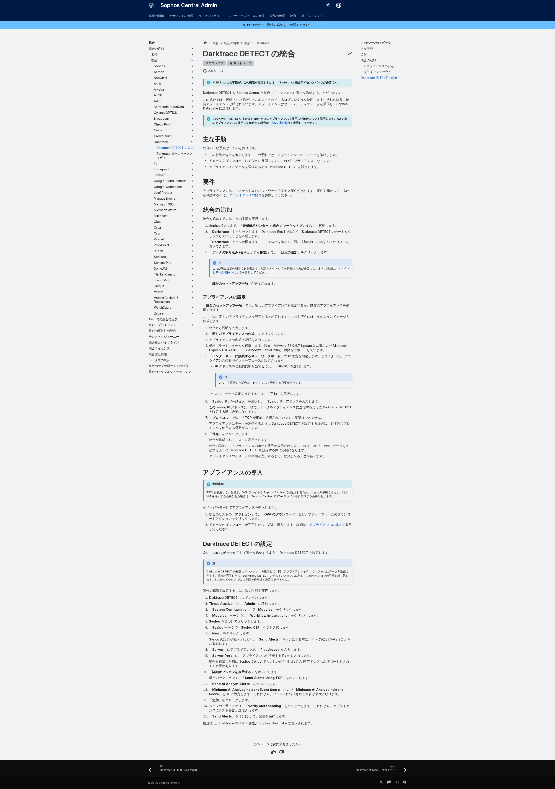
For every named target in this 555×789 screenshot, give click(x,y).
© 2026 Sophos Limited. (164, 782)
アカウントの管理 (181, 16)
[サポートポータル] (388, 782)
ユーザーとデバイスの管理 (246, 16)
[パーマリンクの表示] (350, 53)
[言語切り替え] (338, 5)
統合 (293, 16)
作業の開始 (156, 16)
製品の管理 (277, 16)
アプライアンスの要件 (245, 195)
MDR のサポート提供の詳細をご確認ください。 (277, 25)
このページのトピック (376, 42)
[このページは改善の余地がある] (281, 752)
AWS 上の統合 (281, 122)
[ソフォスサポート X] (381, 782)
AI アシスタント (312, 16)
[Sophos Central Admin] (151, 5)
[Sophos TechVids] (396, 782)
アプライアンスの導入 (325, 525)
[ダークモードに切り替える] (328, 5)
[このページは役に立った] (273, 752)
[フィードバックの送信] (404, 782)
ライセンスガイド (211, 16)
